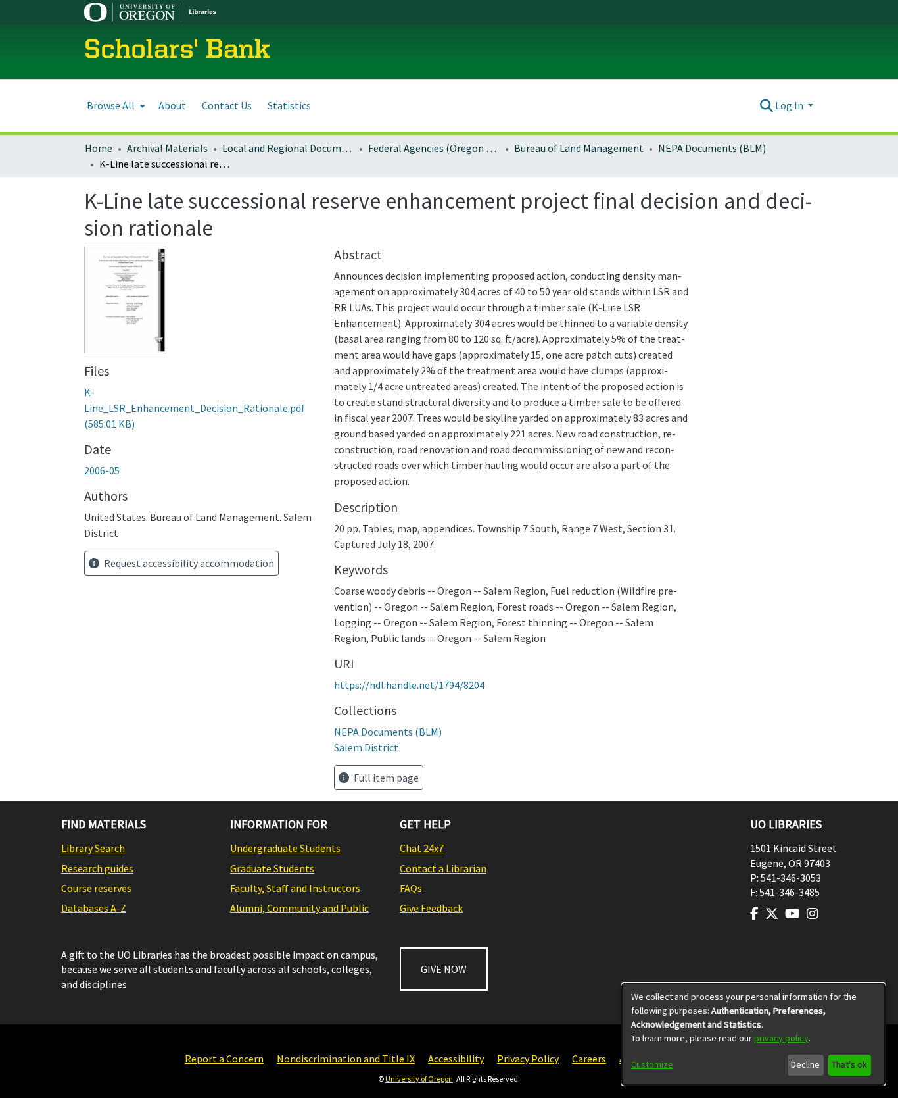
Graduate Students (272, 868)
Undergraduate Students (285, 848)
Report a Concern (224, 1058)
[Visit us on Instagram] (812, 914)
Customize (652, 1064)
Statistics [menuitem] (289, 105)
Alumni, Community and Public (299, 907)
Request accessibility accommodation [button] (188, 563)
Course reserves (96, 888)
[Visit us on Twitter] (771, 914)
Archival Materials (167, 148)
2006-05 (102, 470)
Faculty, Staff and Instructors (295, 888)
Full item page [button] (385, 777)
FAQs (411, 888)
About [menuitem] (172, 105)
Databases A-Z (93, 907)
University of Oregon (419, 1079)
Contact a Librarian (443, 868)
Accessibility (456, 1058)
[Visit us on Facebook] (754, 914)
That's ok (849, 1064)
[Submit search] (766, 105)
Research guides (97, 868)
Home (98, 148)
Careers (589, 1058)
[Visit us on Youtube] (792, 914)
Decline (805, 1064)
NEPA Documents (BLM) (712, 148)
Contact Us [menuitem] (227, 105)
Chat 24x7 (422, 848)
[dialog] (753, 1034)
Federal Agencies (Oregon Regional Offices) (434, 148)
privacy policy (781, 1038)
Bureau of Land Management (579, 148)
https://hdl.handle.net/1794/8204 (409, 684)
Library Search (93, 848)
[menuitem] (114, 105)
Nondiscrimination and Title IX (346, 1058)
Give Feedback (431, 907)
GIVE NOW (444, 969)
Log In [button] (790, 105)
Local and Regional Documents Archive (288, 148)
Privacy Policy (528, 1058)
